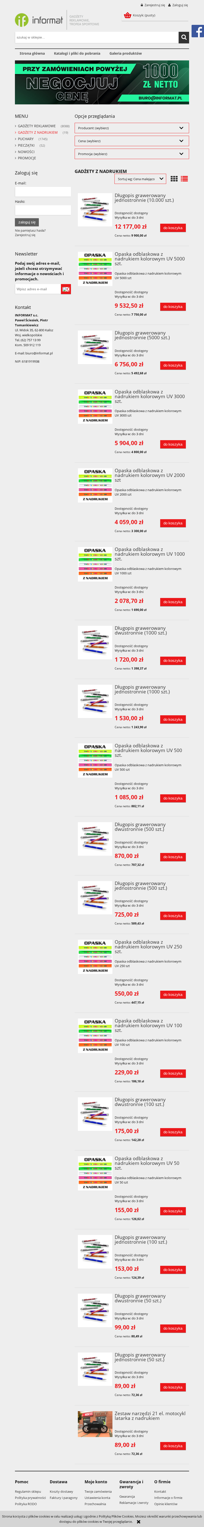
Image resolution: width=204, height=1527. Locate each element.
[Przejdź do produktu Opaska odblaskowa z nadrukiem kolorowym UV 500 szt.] (95, 760)
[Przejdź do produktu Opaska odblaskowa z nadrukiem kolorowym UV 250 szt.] (95, 957)
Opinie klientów (165, 1504)
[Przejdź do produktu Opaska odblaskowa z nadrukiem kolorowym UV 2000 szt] (95, 485)
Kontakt (160, 1491)
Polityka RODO (26, 1504)
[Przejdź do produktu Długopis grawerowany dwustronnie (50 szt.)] (95, 1310)
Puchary (26, 138)
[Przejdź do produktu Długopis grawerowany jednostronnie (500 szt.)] (95, 898)
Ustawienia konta (97, 1497)
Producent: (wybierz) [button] (93, 128)
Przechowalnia (95, 1504)
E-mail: (20, 183)
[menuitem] (32, 53)
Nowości (26, 151)
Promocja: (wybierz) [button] (92, 154)
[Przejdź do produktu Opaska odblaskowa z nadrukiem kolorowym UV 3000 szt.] (95, 406)
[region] (102, 82)
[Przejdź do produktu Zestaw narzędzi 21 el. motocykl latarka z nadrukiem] (95, 1424)
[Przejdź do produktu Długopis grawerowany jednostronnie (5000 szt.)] (95, 347)
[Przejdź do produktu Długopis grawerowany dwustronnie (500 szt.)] (95, 839)
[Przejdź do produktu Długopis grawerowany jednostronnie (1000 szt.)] (95, 701)
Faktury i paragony (64, 1497)
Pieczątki (26, 145)
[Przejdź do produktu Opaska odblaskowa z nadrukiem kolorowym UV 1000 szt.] (95, 564)
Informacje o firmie (168, 1497)
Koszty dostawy (61, 1491)
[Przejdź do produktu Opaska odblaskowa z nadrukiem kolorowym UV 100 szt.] (95, 1035)
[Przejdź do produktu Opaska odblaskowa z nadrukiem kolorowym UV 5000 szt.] (95, 269)
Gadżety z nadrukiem (38, 132)
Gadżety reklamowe (37, 126)
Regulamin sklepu (28, 1491)
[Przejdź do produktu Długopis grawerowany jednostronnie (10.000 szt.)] (95, 210)
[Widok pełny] (184, 178)
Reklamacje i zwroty (134, 1502)
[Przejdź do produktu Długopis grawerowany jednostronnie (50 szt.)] (95, 1369)
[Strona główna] (57, 19)
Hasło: (20, 201)
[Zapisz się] (66, 289)
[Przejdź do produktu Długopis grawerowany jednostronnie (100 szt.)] (95, 1252)
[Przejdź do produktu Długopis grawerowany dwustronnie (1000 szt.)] (95, 642)
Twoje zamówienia (98, 1491)
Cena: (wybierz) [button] (89, 141)
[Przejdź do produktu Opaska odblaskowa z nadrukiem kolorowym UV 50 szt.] (95, 1173)
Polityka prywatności (30, 1497)
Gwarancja (127, 1496)
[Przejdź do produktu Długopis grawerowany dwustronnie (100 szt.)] (95, 1114)
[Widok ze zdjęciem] (174, 178)
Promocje (27, 158)
